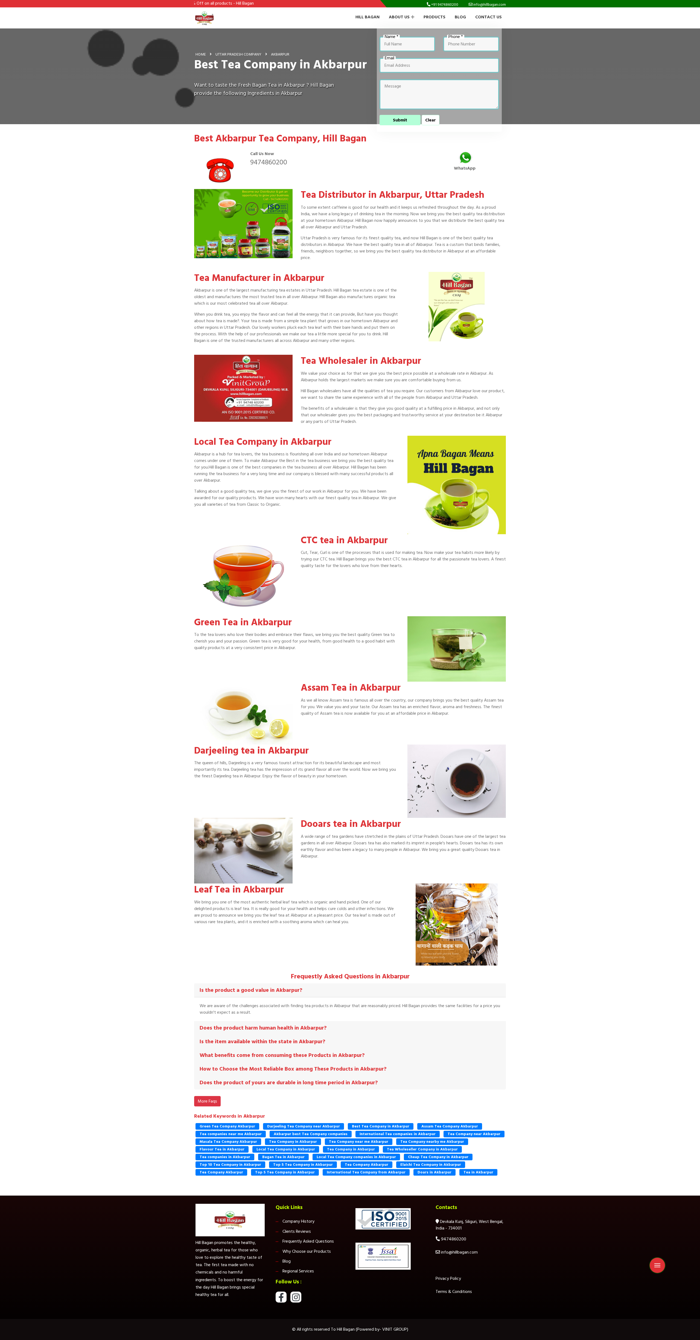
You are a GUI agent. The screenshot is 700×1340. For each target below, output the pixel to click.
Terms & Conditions (454, 1291)
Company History (298, 1221)
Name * (391, 37)
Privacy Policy (448, 1278)
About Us (399, 17)
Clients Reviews (296, 1231)
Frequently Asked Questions (308, 1241)
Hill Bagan (367, 17)
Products (434, 17)
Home (201, 54)
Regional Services (298, 1271)
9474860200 (268, 162)
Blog (460, 17)
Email (389, 58)
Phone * (455, 37)
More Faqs (207, 1101)
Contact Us (488, 17)
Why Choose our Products (306, 1251)
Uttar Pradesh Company (238, 54)
